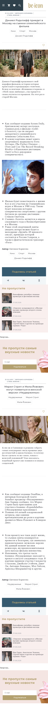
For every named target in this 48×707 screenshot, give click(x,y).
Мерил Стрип (32, 397)
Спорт (22, 31)
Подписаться (20, 367)
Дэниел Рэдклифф (24, 36)
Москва (32, 31)
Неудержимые (15, 397)
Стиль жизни (13, 15)
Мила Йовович (24, 402)
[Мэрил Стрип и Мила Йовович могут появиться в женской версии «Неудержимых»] (43, 412)
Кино (13, 31)
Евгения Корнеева (24, 13)
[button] (3, 5)
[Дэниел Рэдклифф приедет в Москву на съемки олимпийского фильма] (43, 45)
